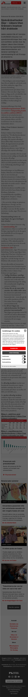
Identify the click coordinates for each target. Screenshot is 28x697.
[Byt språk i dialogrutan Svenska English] (25, 331)
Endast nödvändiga (14, 352)
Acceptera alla (14, 348)
